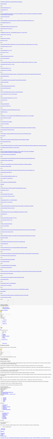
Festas (4, 400)
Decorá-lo (4, 398)
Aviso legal (4, 405)
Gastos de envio (5, 404)
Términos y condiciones (6, 406)
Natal (4, 401)
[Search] (1, 316)
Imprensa (4, 399)
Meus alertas (4, 418)
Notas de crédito (5, 414)
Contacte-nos (4, 407)
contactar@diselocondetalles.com (7, 392)
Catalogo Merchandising (6, 409)
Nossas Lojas (4, 408)
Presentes (4, 397)
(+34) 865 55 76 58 (5, 393)
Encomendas (4, 413)
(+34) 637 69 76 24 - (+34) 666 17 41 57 (8, 394)
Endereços (4, 415)
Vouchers (4, 416)
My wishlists (4, 417)
